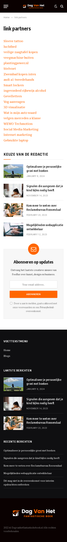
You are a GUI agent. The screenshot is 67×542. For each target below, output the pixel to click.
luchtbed (10, 46)
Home (7, 350)
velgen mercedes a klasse (22, 118)
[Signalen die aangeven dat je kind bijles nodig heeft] (13, 190)
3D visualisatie (14, 107)
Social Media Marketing (21, 129)
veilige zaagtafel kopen (21, 52)
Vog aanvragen (14, 101)
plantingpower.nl (16, 63)
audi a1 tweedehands (19, 79)
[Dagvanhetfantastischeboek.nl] (33, 6)
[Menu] (6, 6)
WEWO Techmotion (18, 123)
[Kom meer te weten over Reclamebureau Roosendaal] (13, 210)
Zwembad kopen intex (20, 74)
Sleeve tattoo (13, 41)
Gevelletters (13, 96)
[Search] (61, 6)
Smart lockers (14, 85)
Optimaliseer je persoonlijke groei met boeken (29, 450)
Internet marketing (18, 134)
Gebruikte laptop (16, 140)
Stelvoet (10, 68)
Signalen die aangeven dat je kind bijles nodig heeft (32, 458)
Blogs (7, 356)
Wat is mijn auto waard (20, 112)
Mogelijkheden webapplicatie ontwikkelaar (28, 473)
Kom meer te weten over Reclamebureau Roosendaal (33, 465)
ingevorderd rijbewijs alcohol (25, 90)
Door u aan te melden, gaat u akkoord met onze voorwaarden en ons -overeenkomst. (35, 307)
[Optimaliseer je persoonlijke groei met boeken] (13, 171)
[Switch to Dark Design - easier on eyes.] (55, 6)
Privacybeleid (46, 307)
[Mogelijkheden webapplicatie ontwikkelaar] (13, 229)
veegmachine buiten (19, 57)
